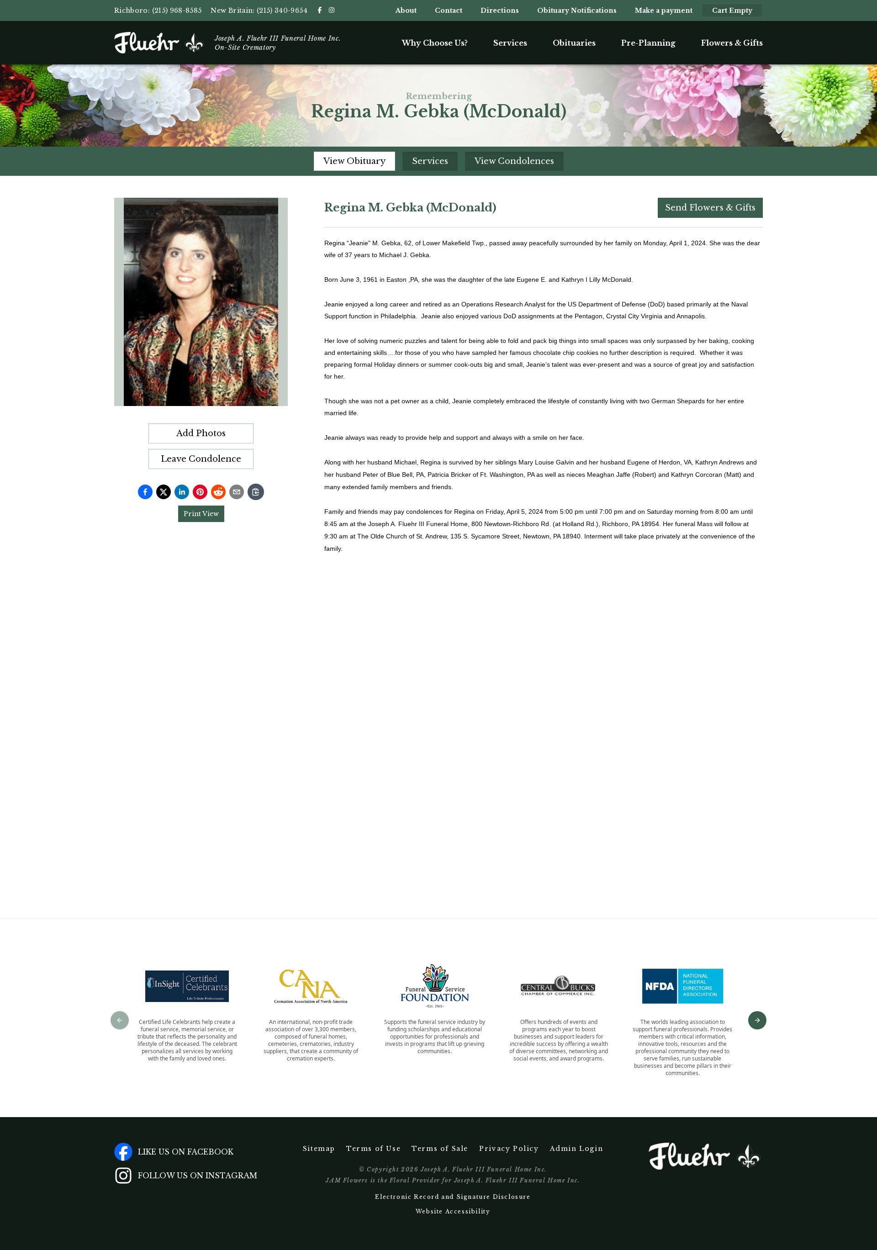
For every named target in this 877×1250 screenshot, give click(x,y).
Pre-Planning (648, 42)
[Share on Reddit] (218, 492)
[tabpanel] (543, 540)
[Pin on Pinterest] (200, 492)
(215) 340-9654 (282, 10)
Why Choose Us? (435, 42)
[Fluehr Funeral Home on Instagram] (331, 10)
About (406, 10)
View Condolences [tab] (514, 161)
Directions (500, 10)
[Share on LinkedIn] (181, 492)
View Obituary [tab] (354, 161)
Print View (201, 514)
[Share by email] (236, 492)
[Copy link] (256, 492)
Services (510, 42)
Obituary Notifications (577, 10)
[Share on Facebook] (145, 492)
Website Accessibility (453, 1211)
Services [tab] (430, 161)
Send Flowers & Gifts (710, 208)
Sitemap (319, 1149)
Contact (448, 10)
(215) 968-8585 (177, 10)
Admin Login (576, 1149)
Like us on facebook (185, 1151)
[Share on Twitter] (163, 492)
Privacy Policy (509, 1149)
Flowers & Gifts (732, 42)
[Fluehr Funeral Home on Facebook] (320, 10)
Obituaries (574, 42)
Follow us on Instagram (197, 1175)
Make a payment (663, 10)
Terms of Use (373, 1149)
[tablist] (438, 161)
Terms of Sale (440, 1149)
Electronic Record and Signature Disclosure (452, 1196)
